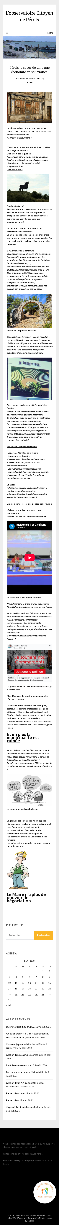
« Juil (8, 1005)
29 (43, 994)
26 (22, 994)
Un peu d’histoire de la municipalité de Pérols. (28, 1107)
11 (16, 982)
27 (29, 994)
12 (22, 982)
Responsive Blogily (36, 1218)
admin (30, 82)
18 (16, 988)
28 (36, 994)
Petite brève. (12, 1100)
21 (36, 988)
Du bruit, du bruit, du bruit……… (21, 1026)
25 (16, 994)
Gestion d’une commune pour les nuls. (24, 1054)
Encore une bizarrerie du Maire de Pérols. (26, 1072)
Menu (50, 32)
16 (49, 982)
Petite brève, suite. (15, 1093)
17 (9, 988)
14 (36, 982)
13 (29, 982)
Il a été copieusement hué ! (19, 1065)
